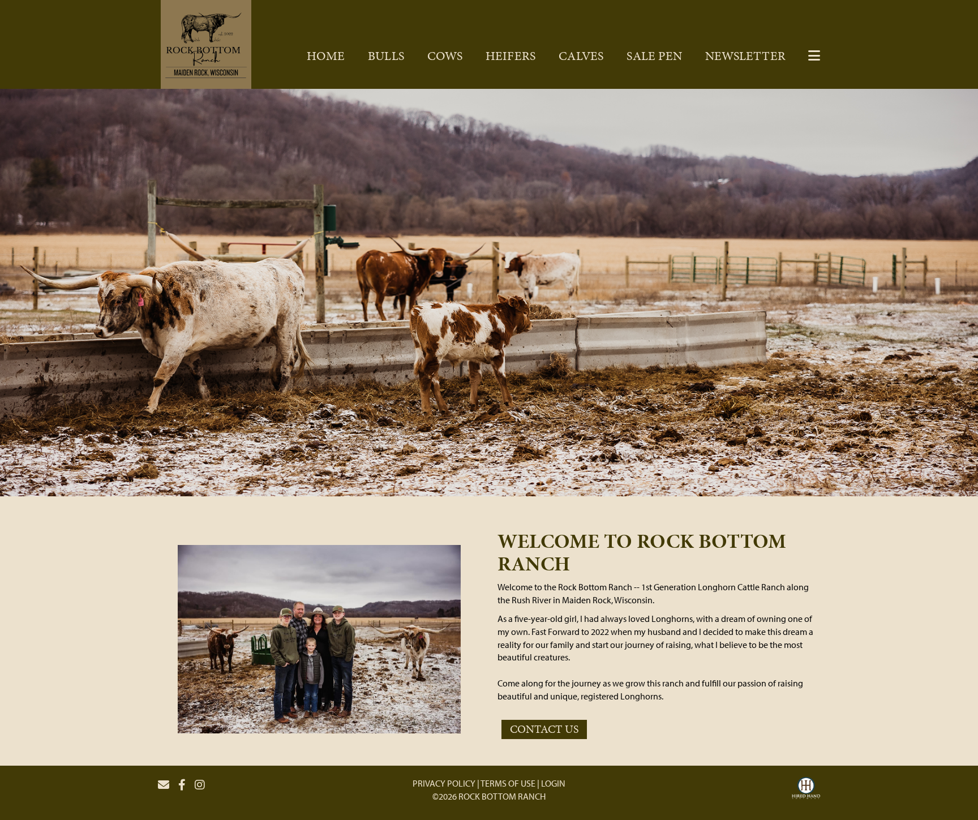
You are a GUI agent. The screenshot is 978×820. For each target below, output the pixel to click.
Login (553, 783)
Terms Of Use (508, 783)
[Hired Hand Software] (806, 789)
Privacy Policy (444, 783)
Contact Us (544, 729)
